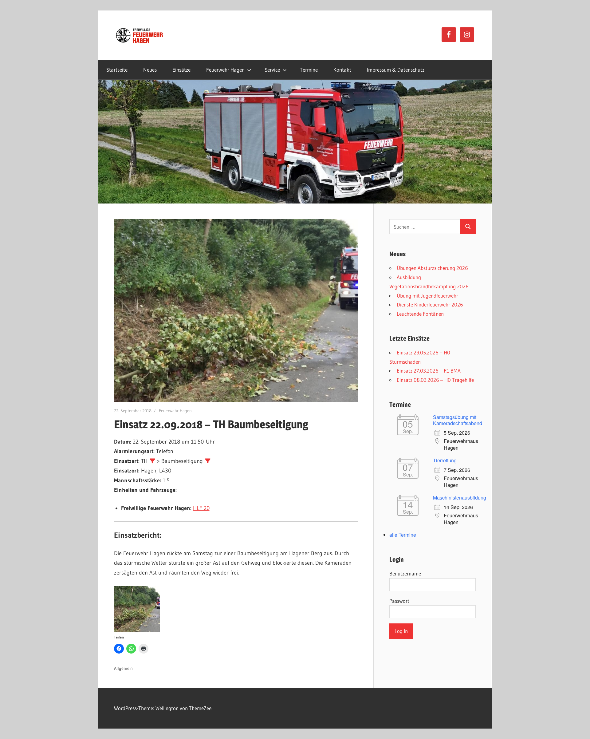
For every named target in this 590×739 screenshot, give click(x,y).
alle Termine (402, 534)
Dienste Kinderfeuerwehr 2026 (430, 304)
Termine (309, 69)
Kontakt (342, 69)
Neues (150, 69)
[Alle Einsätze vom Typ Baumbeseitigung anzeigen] (207, 461)
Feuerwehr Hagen (225, 69)
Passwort (399, 601)
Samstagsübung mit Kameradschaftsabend (457, 420)
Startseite (117, 69)
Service (272, 69)
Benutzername (405, 573)
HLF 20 (201, 508)
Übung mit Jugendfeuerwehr (427, 295)
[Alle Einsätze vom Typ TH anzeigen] (152, 461)
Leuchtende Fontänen (420, 313)
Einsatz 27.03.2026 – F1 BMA (429, 370)
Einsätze (181, 69)
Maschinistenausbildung (459, 497)
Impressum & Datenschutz (395, 69)
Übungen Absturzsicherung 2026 (432, 268)
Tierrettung (445, 460)
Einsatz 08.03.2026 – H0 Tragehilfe (435, 380)
